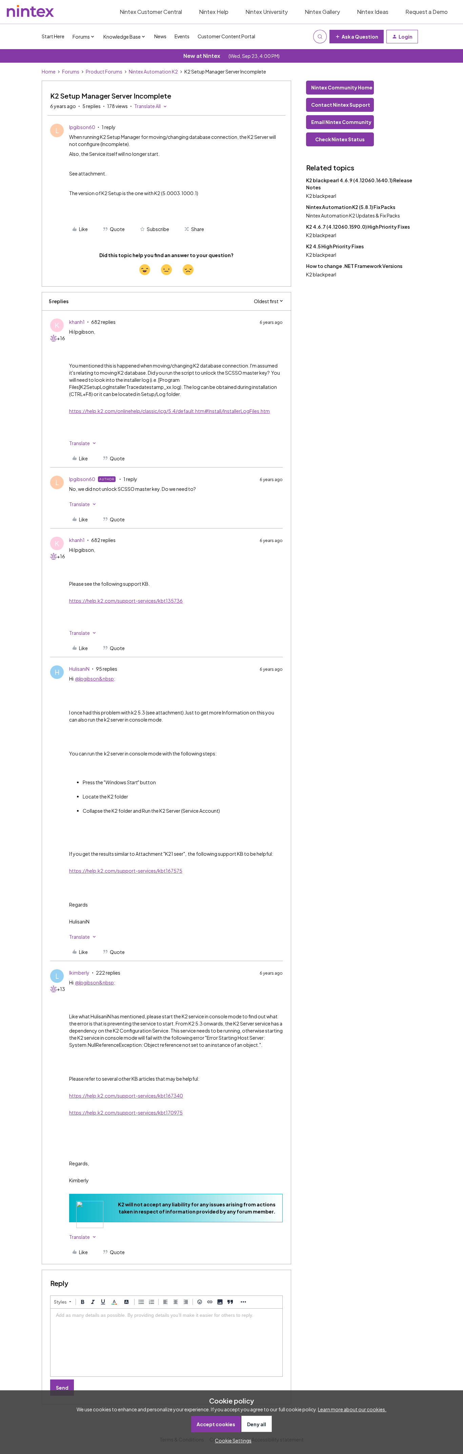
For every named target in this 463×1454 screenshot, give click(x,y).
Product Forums (104, 71)
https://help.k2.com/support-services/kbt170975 (126, 1112)
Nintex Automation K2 (153, 71)
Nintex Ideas (372, 11)
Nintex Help (213, 11)
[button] (356, 36)
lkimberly (79, 973)
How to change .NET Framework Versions (354, 266)
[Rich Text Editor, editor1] (166, 1342)
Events (182, 36)
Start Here (53, 36)
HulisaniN (79, 669)
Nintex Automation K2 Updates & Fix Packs (353, 215)
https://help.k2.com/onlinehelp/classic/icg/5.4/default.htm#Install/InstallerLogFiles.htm (169, 411)
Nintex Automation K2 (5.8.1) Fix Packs (350, 207)
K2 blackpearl (321, 196)
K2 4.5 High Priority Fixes (335, 246)
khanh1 (77, 322)
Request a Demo (426, 11)
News (160, 36)
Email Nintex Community (341, 122)
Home (49, 71)
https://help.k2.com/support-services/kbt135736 (126, 601)
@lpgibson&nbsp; (95, 679)
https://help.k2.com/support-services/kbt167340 (126, 1096)
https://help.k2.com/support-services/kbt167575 (125, 871)
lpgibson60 (82, 127)
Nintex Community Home (342, 87)
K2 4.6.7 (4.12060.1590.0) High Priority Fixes (358, 227)
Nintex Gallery (322, 11)
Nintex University (266, 11)
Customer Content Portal (226, 36)
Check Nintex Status (340, 139)
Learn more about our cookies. (352, 1409)
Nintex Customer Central (151, 11)
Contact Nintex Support (340, 105)
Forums (70, 71)
